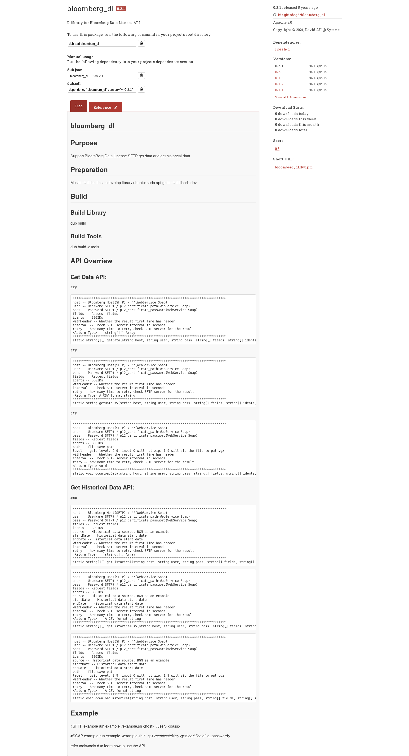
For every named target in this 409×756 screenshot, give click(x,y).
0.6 (277, 148)
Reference (102, 107)
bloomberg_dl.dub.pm (294, 167)
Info (79, 106)
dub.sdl (74, 83)
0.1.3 (279, 78)
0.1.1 (279, 90)
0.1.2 (279, 84)
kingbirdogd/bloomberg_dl (301, 14)
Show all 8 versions (291, 97)
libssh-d (282, 49)
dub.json (75, 69)
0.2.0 (279, 72)
